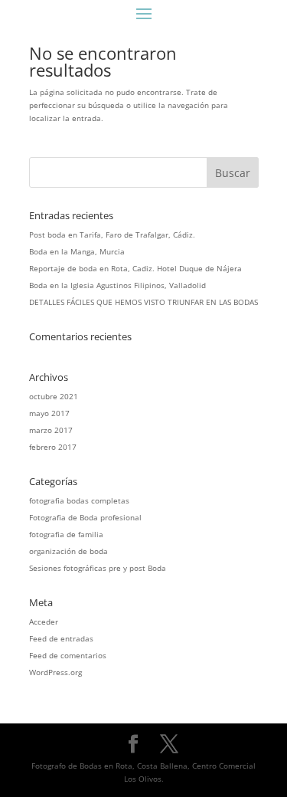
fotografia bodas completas (79, 500)
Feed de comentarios (67, 655)
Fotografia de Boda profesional (85, 517)
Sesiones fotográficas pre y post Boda (97, 567)
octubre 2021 (53, 396)
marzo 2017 (51, 430)
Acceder (43, 621)
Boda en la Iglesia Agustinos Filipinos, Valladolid (117, 285)
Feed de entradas (61, 638)
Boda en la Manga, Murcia (77, 251)
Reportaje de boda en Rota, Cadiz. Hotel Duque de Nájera (135, 268)
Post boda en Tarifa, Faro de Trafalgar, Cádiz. (112, 234)
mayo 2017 (49, 413)
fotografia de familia (66, 534)
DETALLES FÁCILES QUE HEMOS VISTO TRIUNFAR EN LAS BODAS (143, 302)
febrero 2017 (53, 446)
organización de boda (68, 551)
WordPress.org (55, 672)
